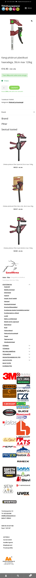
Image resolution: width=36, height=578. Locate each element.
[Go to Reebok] (23, 454)
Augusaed (7, 287)
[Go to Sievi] (23, 480)
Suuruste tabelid (7, 540)
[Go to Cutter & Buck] (23, 397)
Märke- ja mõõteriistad (10, 319)
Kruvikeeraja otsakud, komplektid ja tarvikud (16, 310)
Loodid (6, 316)
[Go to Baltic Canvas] (23, 380)
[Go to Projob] (9, 455)
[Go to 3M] (9, 376)
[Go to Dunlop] (9, 404)
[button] (31, 20)
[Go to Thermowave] (23, 485)
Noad (5, 327)
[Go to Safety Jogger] (9, 472)
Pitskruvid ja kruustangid (16, 102)
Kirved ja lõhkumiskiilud (10, 307)
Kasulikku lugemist (8, 542)
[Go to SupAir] (9, 488)
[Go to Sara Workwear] (23, 469)
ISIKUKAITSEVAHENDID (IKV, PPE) (11, 357)
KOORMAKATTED (7, 366)
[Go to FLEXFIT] (9, 412)
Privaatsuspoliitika (8, 548)
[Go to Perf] (9, 447)
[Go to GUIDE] (23, 411)
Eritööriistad (7, 292)
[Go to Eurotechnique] (23, 407)
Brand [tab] (3, 112)
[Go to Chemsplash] (23, 386)
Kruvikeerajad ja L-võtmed (11, 313)
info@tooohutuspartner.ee (24, 1)
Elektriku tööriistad (9, 290)
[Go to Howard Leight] (23, 418)
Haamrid (6, 295)
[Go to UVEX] (23, 494)
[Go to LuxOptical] (9, 440)
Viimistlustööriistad (9, 342)
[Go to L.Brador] (23, 429)
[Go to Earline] (23, 403)
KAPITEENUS (6, 537)
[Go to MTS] (23, 442)
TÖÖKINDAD (6, 348)
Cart (27, 574)
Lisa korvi (14, 88)
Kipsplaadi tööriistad (10, 304)
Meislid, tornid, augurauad (11, 322)
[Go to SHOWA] (23, 474)
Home (4, 277)
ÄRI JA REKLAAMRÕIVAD (9, 351)
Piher (8, 277)
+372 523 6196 (11, 1)
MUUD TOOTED (7, 363)
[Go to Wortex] (9, 501)
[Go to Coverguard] (9, 393)
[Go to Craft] (23, 391)
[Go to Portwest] (23, 449)
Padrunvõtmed (8, 330)
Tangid (6, 336)
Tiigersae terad (8, 339)
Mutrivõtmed (7, 324)
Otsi (18, 575)
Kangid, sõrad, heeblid (10, 298)
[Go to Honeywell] (23, 414)
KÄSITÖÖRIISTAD (7, 284)
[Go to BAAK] (23, 375)
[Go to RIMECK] (23, 461)
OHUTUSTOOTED (7, 360)
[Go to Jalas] (9, 423)
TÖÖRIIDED (6, 345)
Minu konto (6, 575)
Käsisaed (6, 301)
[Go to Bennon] (9, 386)
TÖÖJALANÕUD (7, 354)
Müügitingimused (7, 545)
